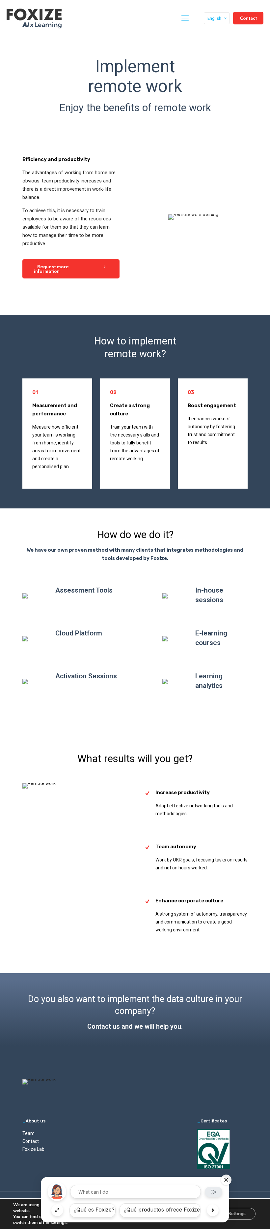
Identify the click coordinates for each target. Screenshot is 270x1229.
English (214, 18)
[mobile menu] (185, 18)
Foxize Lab (33, 1149)
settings (59, 1223)
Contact (248, 18)
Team (28, 1133)
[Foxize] (34, 18)
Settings (237, 1214)
